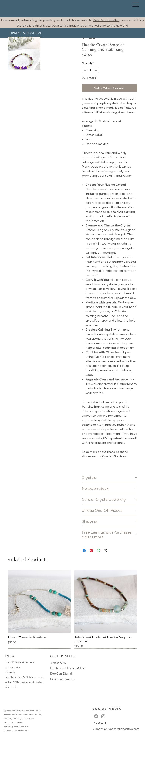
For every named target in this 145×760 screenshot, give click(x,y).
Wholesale (11, 687)
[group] (72, 609)
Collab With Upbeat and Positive (24, 682)
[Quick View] (39, 601)
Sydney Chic (58, 662)
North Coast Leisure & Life (67, 668)
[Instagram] (103, 716)
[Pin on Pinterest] (91, 550)
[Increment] (96, 70)
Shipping (10, 672)
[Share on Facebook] (84, 550)
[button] (24, 53)
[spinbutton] (90, 70)
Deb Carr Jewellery (62, 679)
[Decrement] (84, 70)
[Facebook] (96, 716)
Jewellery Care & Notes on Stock (24, 677)
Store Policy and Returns (19, 662)
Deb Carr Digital (20, 730)
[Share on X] (105, 550)
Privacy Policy (12, 667)
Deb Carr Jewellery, (107, 20)
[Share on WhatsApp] (98, 550)
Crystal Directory (114, 456)
